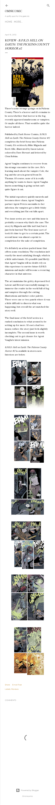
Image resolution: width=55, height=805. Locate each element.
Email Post (17, 685)
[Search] (48, 5)
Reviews (14, 689)
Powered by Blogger (30, 790)
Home (8, 21)
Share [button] (7, 685)
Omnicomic (13, 11)
